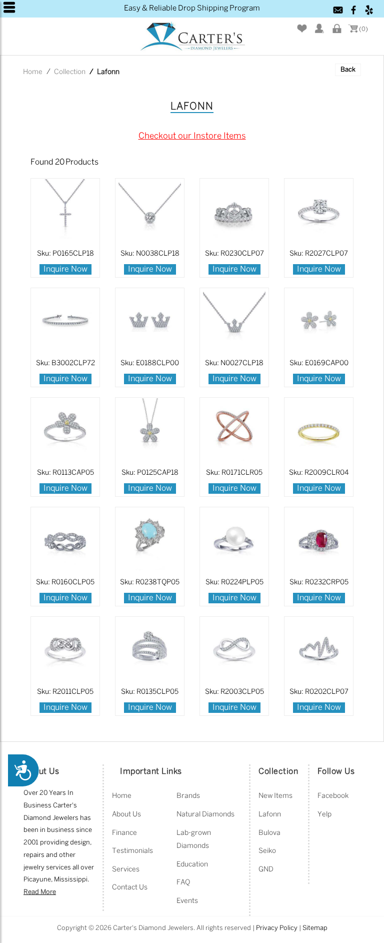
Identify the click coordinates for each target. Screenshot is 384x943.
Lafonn (269, 814)
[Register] (320, 29)
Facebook (333, 796)
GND (266, 869)
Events (187, 901)
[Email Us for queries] (338, 10)
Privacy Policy (277, 928)
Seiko (267, 851)
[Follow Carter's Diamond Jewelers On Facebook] (354, 10)
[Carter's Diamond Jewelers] (192, 37)
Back (348, 70)
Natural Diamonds (205, 814)
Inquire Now (66, 269)
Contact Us (130, 887)
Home (32, 72)
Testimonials (132, 851)
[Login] (337, 29)
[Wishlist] (302, 29)
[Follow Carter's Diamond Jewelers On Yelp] (369, 10)
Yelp (325, 814)
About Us (126, 814)
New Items (275, 796)
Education (192, 864)
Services (126, 869)
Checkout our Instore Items (192, 136)
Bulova (269, 833)
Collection (70, 72)
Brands (188, 796)
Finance (124, 833)
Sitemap (315, 928)
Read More (40, 892)
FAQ (183, 882)
